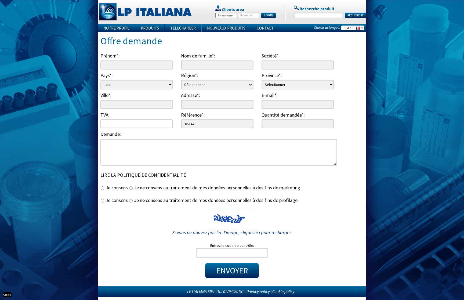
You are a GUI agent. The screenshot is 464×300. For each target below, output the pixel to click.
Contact (265, 28)
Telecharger (183, 28)
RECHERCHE (355, 15)
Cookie (7, 295)
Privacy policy (258, 291)
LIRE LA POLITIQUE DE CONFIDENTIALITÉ (143, 175)
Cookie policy (283, 291)
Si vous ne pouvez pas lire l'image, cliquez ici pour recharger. (232, 232)
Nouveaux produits (226, 28)
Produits (150, 28)
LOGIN (268, 15)
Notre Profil (116, 28)
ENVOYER (232, 270)
